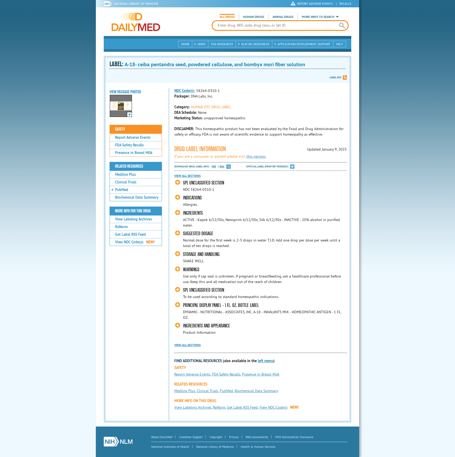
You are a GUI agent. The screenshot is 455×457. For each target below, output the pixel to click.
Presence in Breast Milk (133, 152)
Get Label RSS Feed (130, 234)
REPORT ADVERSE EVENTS (315, 4)
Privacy (234, 437)
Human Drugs (253, 17)
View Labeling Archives (133, 219)
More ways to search (318, 17)
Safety (120, 129)
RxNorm (121, 226)
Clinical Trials (125, 182)
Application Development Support (304, 44)
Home (185, 44)
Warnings (191, 269)
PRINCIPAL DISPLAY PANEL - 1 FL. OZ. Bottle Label (221, 305)
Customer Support (190, 437)
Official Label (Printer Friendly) (267, 166)
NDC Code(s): (184, 90)
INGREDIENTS (193, 213)
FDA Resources (222, 44)
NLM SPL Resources (255, 44)
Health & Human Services (258, 447)
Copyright (215, 437)
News (201, 44)
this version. (256, 156)
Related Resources (129, 166)
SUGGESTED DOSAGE (198, 233)
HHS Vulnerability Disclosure (294, 437)
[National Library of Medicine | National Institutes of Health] (118, 441)
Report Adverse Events (133, 137)
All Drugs (227, 17)
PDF (214, 166)
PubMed (121, 189)
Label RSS (335, 77)
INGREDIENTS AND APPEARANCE (206, 326)
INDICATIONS (192, 198)
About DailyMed (161, 437)
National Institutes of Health (170, 447)
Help (339, 44)
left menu (265, 360)
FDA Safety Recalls (129, 145)
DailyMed (136, 22)
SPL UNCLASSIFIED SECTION (203, 183)
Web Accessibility (257, 437)
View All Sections (187, 176)
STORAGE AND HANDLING (201, 254)
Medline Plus (125, 174)
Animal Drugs (283, 17)
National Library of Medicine (136, 4)
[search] (342, 25)
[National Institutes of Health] (109, 3)
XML (221, 166)
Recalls (345, 4)
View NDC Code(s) (135, 242)
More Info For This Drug (133, 211)
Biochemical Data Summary (137, 197)
